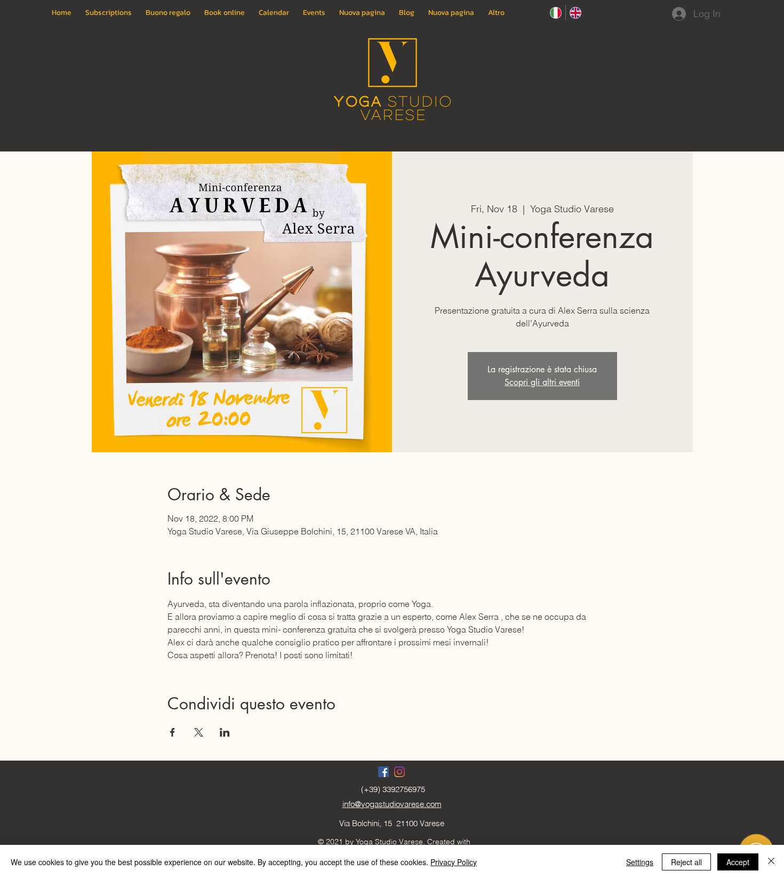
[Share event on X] (199, 732)
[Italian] (555, 12)
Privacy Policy (453, 862)
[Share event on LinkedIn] (225, 732)
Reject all (686, 862)
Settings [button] (639, 862)
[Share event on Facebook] (172, 732)
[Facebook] (383, 771)
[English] (575, 12)
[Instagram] (399, 771)
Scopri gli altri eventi (542, 382)
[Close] (771, 861)
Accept (737, 862)
